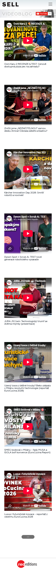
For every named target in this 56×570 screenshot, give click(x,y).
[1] (28, 537)
